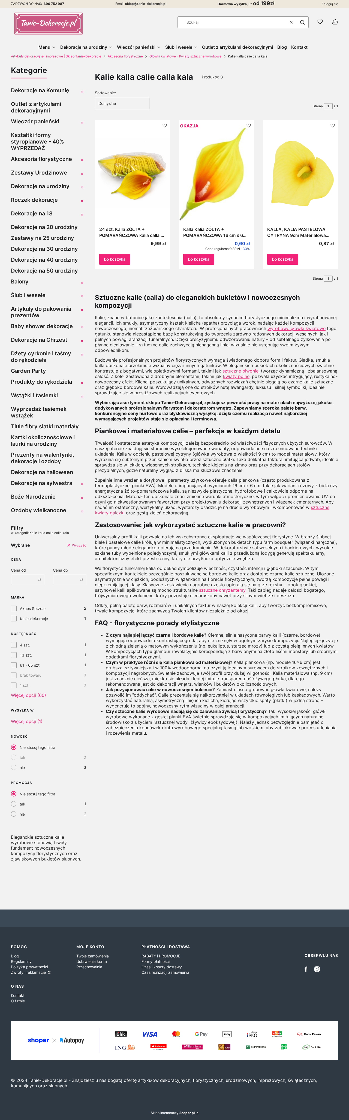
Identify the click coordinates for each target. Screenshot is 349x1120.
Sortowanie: (105, 92)
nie (22, 767)
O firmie (18, 1001)
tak (22, 757)
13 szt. (26, 655)
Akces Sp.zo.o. (33, 608)
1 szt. (24, 685)
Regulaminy (21, 961)
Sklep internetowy (173, 1113)
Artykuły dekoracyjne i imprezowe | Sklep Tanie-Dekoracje (56, 56)
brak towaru (30, 675)
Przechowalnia (89, 967)
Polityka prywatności (29, 967)
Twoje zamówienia (92, 956)
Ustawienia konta (91, 961)
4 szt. (25, 645)
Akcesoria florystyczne (125, 56)
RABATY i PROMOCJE (161, 956)
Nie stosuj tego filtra (37, 747)
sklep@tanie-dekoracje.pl (145, 4)
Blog (15, 956)
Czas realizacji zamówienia (165, 972)
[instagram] (317, 969)
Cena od (18, 570)
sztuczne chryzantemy (222, 590)
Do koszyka (114, 259)
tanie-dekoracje (34, 618)
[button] (302, 22)
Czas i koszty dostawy (162, 967)
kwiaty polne (236, 376)
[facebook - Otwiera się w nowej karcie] (307, 969)
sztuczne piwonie (240, 371)
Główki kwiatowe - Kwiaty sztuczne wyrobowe (185, 56)
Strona (318, 106)
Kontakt (18, 995)
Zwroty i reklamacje (29, 972)
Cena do (60, 570)
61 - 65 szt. (30, 665)
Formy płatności (156, 961)
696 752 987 (54, 4)
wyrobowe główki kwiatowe (296, 328)
